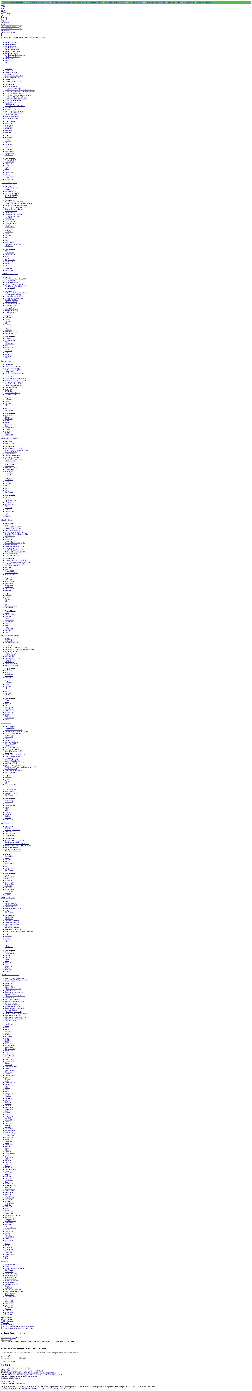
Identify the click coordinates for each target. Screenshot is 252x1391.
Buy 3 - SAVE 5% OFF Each (14, 448)
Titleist (7, 170)
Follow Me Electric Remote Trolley (16, 378)
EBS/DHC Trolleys (11, 387)
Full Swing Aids (12, 760)
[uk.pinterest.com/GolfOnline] (9, 1365)
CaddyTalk (8, 1052)
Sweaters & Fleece (13, 527)
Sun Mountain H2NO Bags (13, 303)
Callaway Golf (9, 162)
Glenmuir (8, 1097)
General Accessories (13, 751)
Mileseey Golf (9, 882)
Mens (2, 5)
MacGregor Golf (10, 1130)
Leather (9, 466)
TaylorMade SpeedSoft (12, 216)
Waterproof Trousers (13, 544)
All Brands (4, 1261)
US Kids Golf (9, 178)
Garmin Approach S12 (12, 842)
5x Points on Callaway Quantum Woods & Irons (20, 90)
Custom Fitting (44, 1373)
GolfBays (8, 1102)
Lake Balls (10, 190)
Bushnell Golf (9, 877)
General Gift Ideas (13, 908)
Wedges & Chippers (13, 81)
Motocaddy (8, 415)
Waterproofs (11, 541)
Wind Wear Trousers (13, 553)
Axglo (7, 1033)
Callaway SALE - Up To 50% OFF (16, 560)
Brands (15, 37)
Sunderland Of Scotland (12, 1215)
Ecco (6, 705)
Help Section (12, 1373)
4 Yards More (9, 1024)
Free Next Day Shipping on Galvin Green (18, 562)
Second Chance (9, 270)
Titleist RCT (8, 218)
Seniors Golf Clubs (11, 115)
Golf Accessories (10, 726)
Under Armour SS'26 (11, 573)
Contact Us (26, 37)
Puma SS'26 (8, 569)
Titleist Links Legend (11, 309)
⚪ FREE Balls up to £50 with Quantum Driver (92, 2)
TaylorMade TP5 (10, 212)
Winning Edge (9, 1249)
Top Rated (8, 141)
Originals (7, 1155)
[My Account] (4, 24)
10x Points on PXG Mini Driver (15, 106)
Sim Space (8, 1196)
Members (22, 1374)
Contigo (7, 1068)
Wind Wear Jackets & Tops (15, 552)
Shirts (9, 525)
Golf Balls (8, 186)
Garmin (7, 875)
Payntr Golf (8, 1160)
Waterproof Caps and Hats (15, 546)
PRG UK (8, 1171)
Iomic (6, 1114)
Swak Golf (8, 1224)
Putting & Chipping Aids (14, 762)
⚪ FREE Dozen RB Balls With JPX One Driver (114, 2)
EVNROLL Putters (11, 1082)
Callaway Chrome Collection (14, 209)
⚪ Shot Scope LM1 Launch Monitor (203, 2)
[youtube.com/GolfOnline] (5, 1365)
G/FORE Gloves (10, 461)
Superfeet (8, 1217)
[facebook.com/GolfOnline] (1, 1365)
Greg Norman (9, 1109)
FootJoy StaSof (9, 453)
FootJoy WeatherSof (11, 452)
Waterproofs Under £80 (12, 922)
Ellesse (7, 1081)
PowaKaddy (9, 419)
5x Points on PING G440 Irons (14, 93)
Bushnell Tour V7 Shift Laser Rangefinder (18, 845)
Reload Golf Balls (10, 1185)
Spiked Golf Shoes (10, 653)
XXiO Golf (8, 263)
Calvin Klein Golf (10, 1056)
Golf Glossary (9, 1305)
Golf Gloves (8, 441)
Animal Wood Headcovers (15, 765)
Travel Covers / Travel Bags (15, 286)
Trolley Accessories (13, 370)
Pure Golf (8, 1178)
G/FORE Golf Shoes (11, 665)
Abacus (7, 625)
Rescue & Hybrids (12, 77)
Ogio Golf (8, 356)
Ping (6, 167)
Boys (8, 128)
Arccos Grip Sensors (11, 847)
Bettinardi (8, 1038)
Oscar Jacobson (9, 1157)
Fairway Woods (11, 72)
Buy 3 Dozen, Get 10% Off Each (15, 202)
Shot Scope (8, 886)
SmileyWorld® (9, 1203)
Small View (4, 1338)
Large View (12, 1338)
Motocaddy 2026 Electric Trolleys (15, 380)
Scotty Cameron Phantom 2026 (14, 111)
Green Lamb (9, 1107)
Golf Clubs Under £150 (12, 924)
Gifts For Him (11, 906)
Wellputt (7, 1244)
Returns (25, 1373)
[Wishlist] (1, 34)
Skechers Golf (9, 707)
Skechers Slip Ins (10, 655)
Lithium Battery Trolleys (12, 393)
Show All (8, 132)
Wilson (7, 165)
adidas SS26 (8, 567)
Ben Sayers (8, 424)
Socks (9, 537)
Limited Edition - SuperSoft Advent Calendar (19, 931)
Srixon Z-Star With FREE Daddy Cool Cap (18, 204)
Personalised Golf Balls (12, 928)
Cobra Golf (8, 163)
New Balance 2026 (11, 663)
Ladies (3, 6)
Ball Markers (11, 197)
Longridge (8, 431)
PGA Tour (8, 1162)
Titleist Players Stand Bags (13, 295)
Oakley (7, 632)
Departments (9, 37)
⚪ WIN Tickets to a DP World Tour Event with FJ (13, 2)
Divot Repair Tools (12, 193)
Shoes (9, 641)
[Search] (5, 21)
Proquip (7, 627)
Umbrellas (10, 740)
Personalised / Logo (11, 331)
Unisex (9, 588)
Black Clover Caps (11, 574)
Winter (9, 469)
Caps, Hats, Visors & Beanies (16, 534)
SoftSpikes (8, 1205)
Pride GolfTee (9, 1173)
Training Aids (11, 758)
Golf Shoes (8, 639)
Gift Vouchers (9, 155)
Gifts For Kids (11, 903)
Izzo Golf (8, 893)
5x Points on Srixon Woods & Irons (16, 97)
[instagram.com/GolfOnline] (7, 1365)
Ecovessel (8, 1079)
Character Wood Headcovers (15, 770)
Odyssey (7, 169)
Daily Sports (9, 1072)
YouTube (9, 1310)
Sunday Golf (9, 1214)
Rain (9, 471)
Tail (6, 1226)
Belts (8, 539)
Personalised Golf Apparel (13, 929)
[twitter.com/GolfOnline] (3, 1365)
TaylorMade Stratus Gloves (13, 459)
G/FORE (7, 719)
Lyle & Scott (9, 1128)
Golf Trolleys (9, 364)
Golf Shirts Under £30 (12, 920)
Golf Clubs (8, 69)
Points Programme (33, 1373)
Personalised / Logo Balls (13, 244)
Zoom (6, 1258)
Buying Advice (9, 151)
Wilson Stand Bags (11, 305)
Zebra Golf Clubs (15, 1328)
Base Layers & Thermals (14, 532)
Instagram (9, 1312)
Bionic (7, 1042)
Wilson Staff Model (11, 223)
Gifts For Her (11, 905)
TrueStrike (8, 1235)
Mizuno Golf (9, 179)
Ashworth (8, 1031)
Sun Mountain (9, 344)
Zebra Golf (8, 1253)
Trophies (9, 910)
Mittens (9, 473)
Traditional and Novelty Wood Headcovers (20, 767)
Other (6, 1159)
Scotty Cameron (10, 176)
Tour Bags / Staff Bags (14, 284)
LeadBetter (8, 1123)
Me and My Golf (10, 1134)
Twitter (8, 1309)
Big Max (7, 354)
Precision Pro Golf (10, 1169)
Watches (9, 728)
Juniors (3, 8)
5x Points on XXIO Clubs (13, 100)
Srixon (7, 256)
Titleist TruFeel (9, 219)
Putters (9, 79)
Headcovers (11, 763)
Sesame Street (9, 1192)
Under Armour (9, 511)
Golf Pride (8, 818)
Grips (9, 737)
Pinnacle (7, 1166)
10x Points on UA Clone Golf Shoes (16, 647)
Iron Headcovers (11, 769)
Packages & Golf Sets (14, 76)
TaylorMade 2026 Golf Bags (14, 298)
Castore (7, 1058)
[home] (2, 1328)
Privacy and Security (46, 1374)
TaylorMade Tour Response (13, 214)
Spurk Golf (8, 1206)
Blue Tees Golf (9, 889)
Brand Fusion (9, 1047)
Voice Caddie (9, 891)
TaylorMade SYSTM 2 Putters (14, 113)
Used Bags (8, 324)
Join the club (5, 1356)
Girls (8, 130)
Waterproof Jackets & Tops (15, 543)
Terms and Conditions (32, 1374)
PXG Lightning (9, 104)
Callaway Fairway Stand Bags (14, 296)
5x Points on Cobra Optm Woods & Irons (18, 95)
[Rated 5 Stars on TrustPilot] (17, 1326)
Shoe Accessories (12, 642)
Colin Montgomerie (11, 1066)
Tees (8, 738)
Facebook (9, 1307)
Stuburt (7, 714)
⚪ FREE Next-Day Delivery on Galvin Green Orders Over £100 (65, 2)
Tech (8, 831)
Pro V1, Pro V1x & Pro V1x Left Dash (17, 207)
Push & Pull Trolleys (13, 366)
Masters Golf (9, 435)
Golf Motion (9, 1098)
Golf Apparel (9, 523)
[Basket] (2, 24)
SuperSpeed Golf (10, 1219)
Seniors (3, 10)
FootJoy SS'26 (9, 571)
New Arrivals (9, 137)
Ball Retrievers (11, 195)
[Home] (5, 22)
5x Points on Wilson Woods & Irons (16, 99)
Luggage (10, 288)
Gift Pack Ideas (9, 926)
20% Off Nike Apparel (12, 566)
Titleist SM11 (9, 107)
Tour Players (9, 1303)
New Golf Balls (12, 188)
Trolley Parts (10, 372)
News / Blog (9, 1300)
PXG (6, 174)
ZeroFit (7, 1256)
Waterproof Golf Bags (12, 310)
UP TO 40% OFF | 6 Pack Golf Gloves (17, 450)
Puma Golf (8, 616)
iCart (6, 1111)
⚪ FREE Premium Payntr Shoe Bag (134, 2)
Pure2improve (9, 1180)
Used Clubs (8, 144)
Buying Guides (9, 1302)
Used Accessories (10, 784)
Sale (18, 37)
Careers (59, 1374)
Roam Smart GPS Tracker (13, 851)
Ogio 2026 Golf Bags (11, 300)
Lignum (7, 1125)
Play (4, 12)
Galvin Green (9, 621)
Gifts (6, 901)
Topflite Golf (9, 1231)
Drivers (9, 70)
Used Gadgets (9, 863)
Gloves (9, 443)
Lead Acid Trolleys (11, 394)
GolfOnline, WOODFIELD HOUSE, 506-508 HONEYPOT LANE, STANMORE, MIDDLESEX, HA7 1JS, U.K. (37, 1388)
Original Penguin (10, 1153)
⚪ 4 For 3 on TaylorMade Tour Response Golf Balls (37, 2)
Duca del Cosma (10, 1075)
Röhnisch (8, 1187)
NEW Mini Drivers (11, 86)
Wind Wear (10, 548)
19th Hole (33, 37)
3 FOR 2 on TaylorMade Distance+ (16, 205)
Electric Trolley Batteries (14, 373)
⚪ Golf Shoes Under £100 (188, 2)
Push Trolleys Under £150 (13, 384)
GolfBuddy (8, 887)
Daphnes (7, 816)
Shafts (8, 753)
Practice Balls (11, 191)
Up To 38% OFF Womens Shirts (15, 564)
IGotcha (7, 1112)
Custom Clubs (9, 153)
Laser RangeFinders (13, 830)
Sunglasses (10, 536)
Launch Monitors (12, 833)
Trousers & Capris (13, 529)
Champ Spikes (9, 1059)
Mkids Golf (8, 1139)
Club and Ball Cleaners (14, 730)
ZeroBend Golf (9, 1254)
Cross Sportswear (10, 1070)
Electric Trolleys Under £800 (14, 386)
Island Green (9, 1116)
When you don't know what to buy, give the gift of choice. (22, 1371)
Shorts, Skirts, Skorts (13, 530)
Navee (7, 1143)
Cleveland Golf (9, 172)
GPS (8, 828)
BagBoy (7, 420)
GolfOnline (8, 269)
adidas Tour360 (9, 656)
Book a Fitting (5, 13)
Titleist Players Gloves (12, 457)
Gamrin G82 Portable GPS (13, 849)
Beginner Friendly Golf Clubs (14, 116)
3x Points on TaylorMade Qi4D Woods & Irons (19, 91)
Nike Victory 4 (9, 662)
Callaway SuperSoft (11, 211)
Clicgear (7, 417)
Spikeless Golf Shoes (11, 651)
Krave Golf (8, 1120)
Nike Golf (8, 517)
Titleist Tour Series (10, 307)
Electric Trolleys (12, 368)
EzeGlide (8, 433)
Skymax (7, 1201)
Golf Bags (8, 277)
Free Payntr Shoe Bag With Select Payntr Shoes (19, 649)
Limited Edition (9, 312)
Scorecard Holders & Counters (16, 731)
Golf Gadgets (9, 826)
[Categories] (2, 21)
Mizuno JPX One (10, 109)
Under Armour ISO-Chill (12, 455)
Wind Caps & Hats (12, 555)
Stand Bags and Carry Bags (15, 279)
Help (2, 15)
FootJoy (7, 497)
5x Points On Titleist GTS (13, 88)
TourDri (7, 1233)
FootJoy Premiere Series (12, 658)
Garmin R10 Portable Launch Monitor (17, 844)
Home (3, 37)
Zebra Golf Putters (27, 1328)
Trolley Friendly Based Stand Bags (15, 293)
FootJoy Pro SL (10, 660)
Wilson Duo (8, 225)
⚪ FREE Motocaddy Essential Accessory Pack (154, 2)
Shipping (19, 1373)
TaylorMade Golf (10, 160)
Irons (8, 74)
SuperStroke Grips (10, 1221)
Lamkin (7, 1121)
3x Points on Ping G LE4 (12, 102)
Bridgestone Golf (10, 260)
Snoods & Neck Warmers (14, 550)
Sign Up (22, 1358)
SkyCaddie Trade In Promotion (14, 840)
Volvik (7, 267)
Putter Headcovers (12, 772)
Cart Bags (10, 281)
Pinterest (9, 1314)
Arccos (7, 879)
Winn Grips (8, 1247)
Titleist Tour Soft (10, 221)
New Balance (9, 1144)
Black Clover (9, 969)
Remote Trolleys (10, 389)
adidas (7, 515)
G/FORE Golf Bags (11, 302)
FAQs (55, 1374)
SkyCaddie (8, 880)
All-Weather (11, 467)
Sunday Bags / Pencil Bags (15, 282)
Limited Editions (10, 227)
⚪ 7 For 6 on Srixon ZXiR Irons (174, 2)
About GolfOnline (13, 1374)
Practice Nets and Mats (14, 733)
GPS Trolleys (9, 391)
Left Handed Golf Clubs (12, 118)
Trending (7, 139)
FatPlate (7, 1088)
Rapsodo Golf (9, 1183)
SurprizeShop (9, 1222)
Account (4, 17)
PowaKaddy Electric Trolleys (14, 382)
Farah (6, 1086)
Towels (9, 746)
